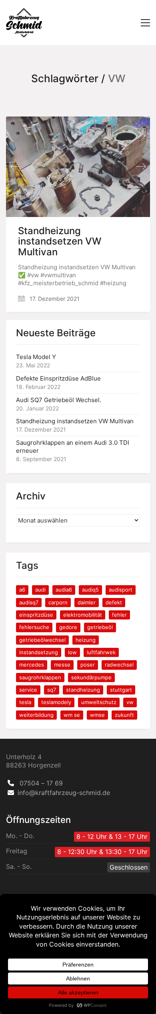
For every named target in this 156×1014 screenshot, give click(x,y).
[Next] (141, 166)
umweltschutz (98, 702)
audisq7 (28, 602)
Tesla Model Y (36, 357)
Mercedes (31, 664)
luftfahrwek (101, 652)
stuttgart (121, 690)
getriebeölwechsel (42, 640)
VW (130, 702)
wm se (72, 715)
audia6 (64, 589)
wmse (97, 715)
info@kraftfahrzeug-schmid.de (64, 793)
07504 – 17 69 (41, 783)
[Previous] (15, 166)
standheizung (83, 690)
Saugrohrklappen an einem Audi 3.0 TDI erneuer (72, 446)
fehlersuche (34, 627)
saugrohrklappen (40, 677)
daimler (87, 602)
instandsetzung (38, 652)
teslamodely (56, 702)
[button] (145, 22)
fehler (119, 615)
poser (87, 664)
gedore (68, 627)
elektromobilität (82, 615)
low (72, 652)
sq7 (51, 690)
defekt (114, 602)
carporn (58, 602)
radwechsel (119, 664)
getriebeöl (100, 627)
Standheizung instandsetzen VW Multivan (59, 241)
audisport (120, 589)
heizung (86, 640)
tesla (25, 702)
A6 (22, 589)
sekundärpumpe (91, 677)
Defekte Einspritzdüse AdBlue (58, 378)
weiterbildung (36, 715)
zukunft (124, 715)
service (28, 690)
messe (62, 664)
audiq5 (90, 589)
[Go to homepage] (24, 22)
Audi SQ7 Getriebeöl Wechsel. (58, 400)
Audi (40, 589)
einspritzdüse (36, 615)
